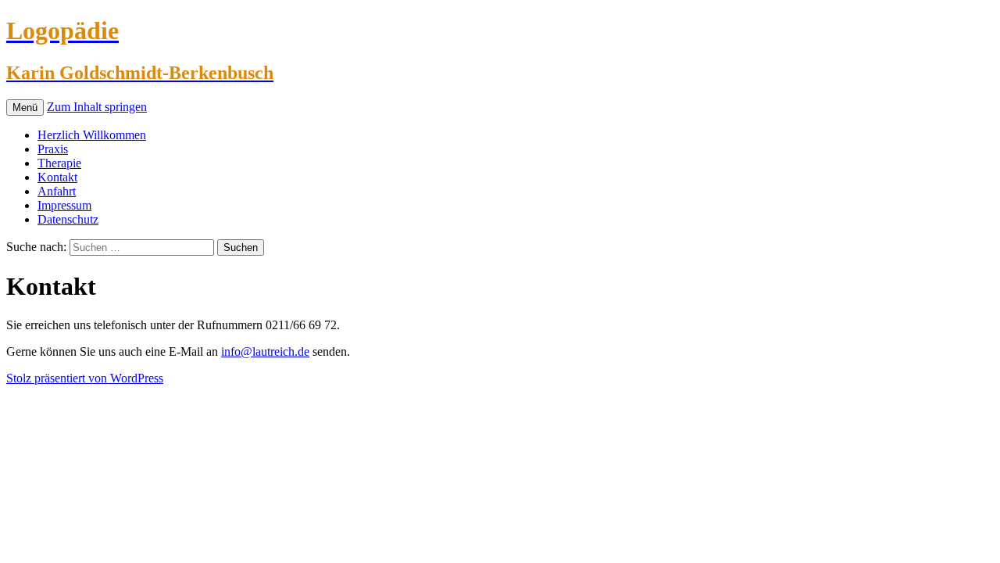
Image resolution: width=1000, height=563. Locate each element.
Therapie (59, 163)
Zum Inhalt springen (97, 106)
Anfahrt (57, 191)
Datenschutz (68, 219)
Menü (25, 107)
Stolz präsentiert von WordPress (84, 378)
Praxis (53, 149)
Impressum (64, 205)
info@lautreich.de (265, 351)
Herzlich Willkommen (92, 135)
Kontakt (57, 177)
